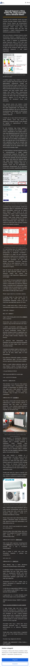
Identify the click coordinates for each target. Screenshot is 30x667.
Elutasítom (15, 663)
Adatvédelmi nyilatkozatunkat (14, 654)
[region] (15, 656)
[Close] (28, 647)
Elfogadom (15, 660)
